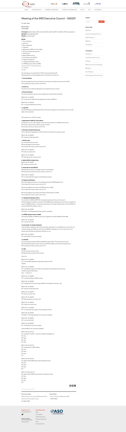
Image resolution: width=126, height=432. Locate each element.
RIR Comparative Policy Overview (94, 75)
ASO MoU (25, 67)
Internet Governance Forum (92, 57)
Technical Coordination (69, 9)
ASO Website (88, 44)
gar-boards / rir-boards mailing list (32, 65)
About (26, 9)
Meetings (87, 61)
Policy (82, 9)
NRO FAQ (87, 41)
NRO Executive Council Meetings (93, 64)
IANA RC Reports (89, 37)
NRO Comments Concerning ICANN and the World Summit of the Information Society (34, 399)
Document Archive (40, 423)
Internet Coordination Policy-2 (93, 33)
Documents (97, 9)
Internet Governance (51, 9)
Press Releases (89, 71)
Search (101, 21)
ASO (24, 70)
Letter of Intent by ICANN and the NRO (59, 397)
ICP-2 (89, 9)
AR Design (26, 421)
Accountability (36, 9)
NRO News (88, 30)
